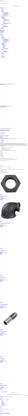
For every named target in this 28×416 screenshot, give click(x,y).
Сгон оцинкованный (3, 331)
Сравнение (1, 137)
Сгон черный (2, 358)
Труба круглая (4, 25)
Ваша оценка (2, 160)
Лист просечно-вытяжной (6, 14)
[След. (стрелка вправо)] (1, 415)
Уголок (2, 27)
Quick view (1, 362)
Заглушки (4, 18)
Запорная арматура (5, 19)
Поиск (1, 29)
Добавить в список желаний (3, 198)
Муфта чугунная (2, 277)
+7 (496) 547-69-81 (2, 390)
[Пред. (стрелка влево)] (0, 415)
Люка (3, 21)
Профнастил (3, 17)
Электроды (3, 28)
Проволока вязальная (4, 16)
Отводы (4, 22)
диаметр (1, 135)
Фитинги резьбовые (5, 23)
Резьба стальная (2, 250)
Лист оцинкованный (5, 13)
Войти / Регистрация (4, 405)
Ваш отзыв (1, 165)
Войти (1, 411)
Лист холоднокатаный (5, 15)
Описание (1, 142)
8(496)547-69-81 (2, 2)
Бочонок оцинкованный (4, 304)
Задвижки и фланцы (6, 20)
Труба (2, 24)
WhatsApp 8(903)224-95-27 (3, 3)
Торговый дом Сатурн (4, 396)
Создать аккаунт (8, 413)
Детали (2, 140)
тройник (14, 138)
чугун (16, 138)
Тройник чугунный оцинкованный (4, 128)
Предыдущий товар (2, 84)
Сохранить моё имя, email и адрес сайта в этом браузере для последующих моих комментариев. (12, 169)
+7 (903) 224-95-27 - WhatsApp (3, 391)
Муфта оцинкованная (3, 385)
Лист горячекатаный (5, 12)
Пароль (1, 410)
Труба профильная (5, 26)
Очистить (7, 135)
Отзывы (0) (1, 154)
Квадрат (3, 10)
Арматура (3, 9)
